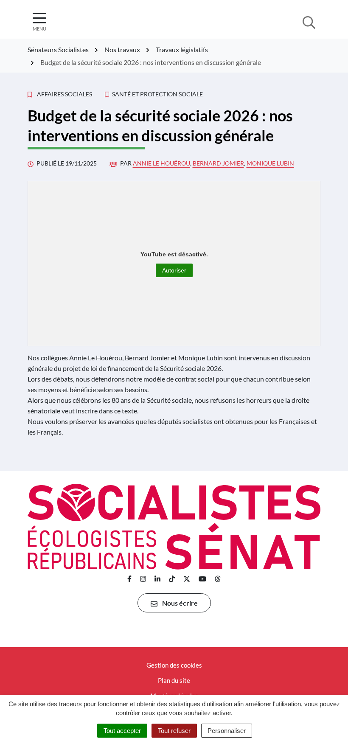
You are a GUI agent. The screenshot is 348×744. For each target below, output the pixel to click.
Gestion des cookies (174, 665)
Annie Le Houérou (161, 163)
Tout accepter (122, 730)
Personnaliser (227, 730)
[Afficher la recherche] (308, 22)
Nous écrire (179, 603)
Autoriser (174, 270)
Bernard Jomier (218, 163)
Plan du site (174, 680)
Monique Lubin (270, 163)
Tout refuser (174, 730)
